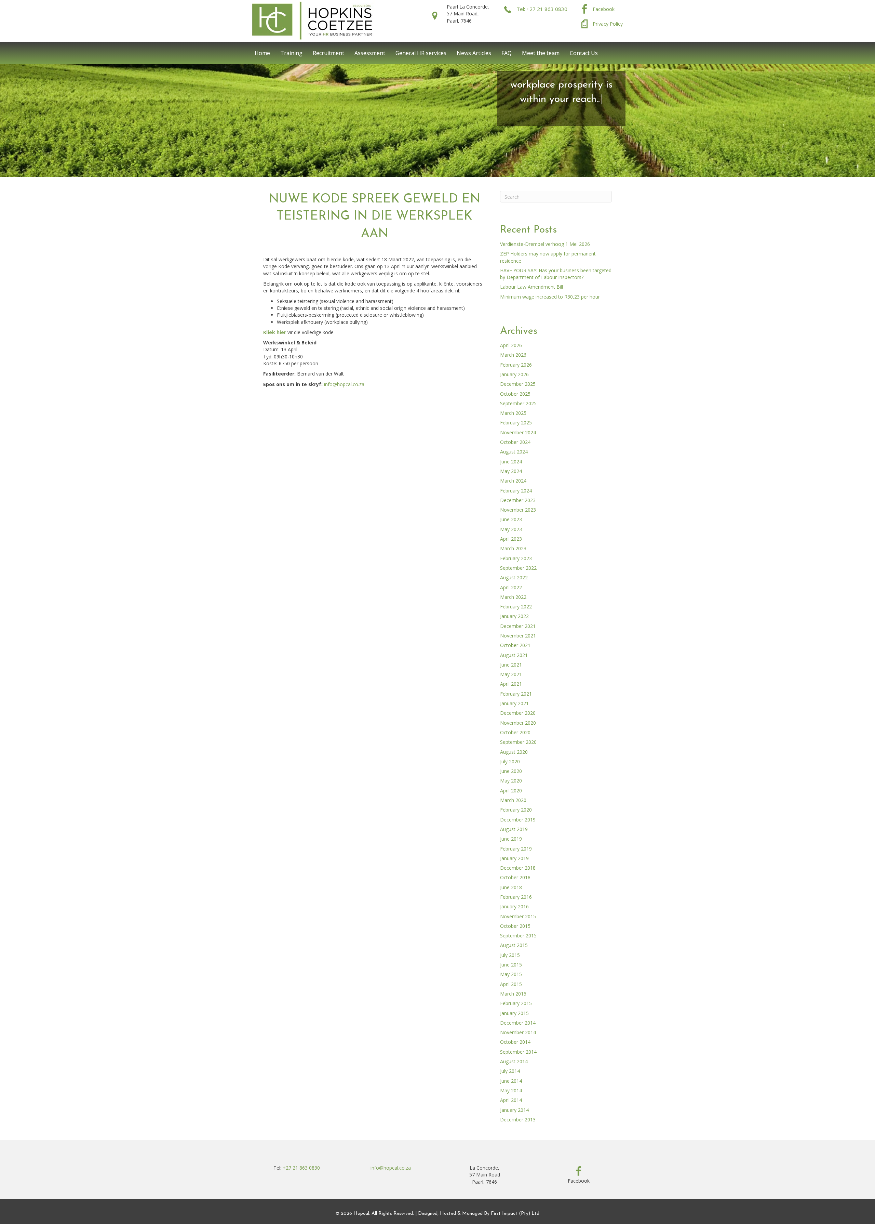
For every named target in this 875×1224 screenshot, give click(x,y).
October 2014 (515, 1042)
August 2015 (514, 945)
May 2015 (511, 974)
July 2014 (510, 1071)
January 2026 (514, 374)
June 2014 (511, 1081)
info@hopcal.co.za (344, 384)
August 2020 (514, 752)
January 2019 (514, 858)
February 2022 (516, 606)
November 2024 (518, 432)
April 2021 (511, 684)
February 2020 (516, 809)
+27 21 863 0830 (301, 1167)
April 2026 (511, 345)
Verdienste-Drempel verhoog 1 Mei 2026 (545, 244)
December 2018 (518, 868)
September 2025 (518, 403)
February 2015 (516, 1003)
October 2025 (515, 394)
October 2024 (515, 442)
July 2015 (510, 955)
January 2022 (514, 616)
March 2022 (513, 597)
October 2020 (515, 732)
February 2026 (516, 364)
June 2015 (511, 964)
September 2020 (518, 742)
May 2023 (511, 529)
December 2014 (518, 1022)
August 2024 (514, 451)
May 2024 (511, 471)
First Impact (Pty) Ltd (515, 1213)
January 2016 (514, 906)
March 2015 (513, 993)
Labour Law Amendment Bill (531, 287)
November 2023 (518, 509)
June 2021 (511, 664)
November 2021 (518, 635)
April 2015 (511, 984)
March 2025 (513, 413)
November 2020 (518, 723)
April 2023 (511, 539)
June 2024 (511, 461)
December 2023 (518, 500)
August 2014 (514, 1061)
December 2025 (518, 384)
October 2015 (515, 926)
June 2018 (511, 887)
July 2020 (510, 761)
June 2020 (511, 771)
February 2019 (516, 848)
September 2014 (518, 1052)
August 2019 (514, 829)
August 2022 (514, 577)
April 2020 (511, 790)
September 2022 (518, 568)
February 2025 (516, 422)
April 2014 (511, 1100)
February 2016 (516, 897)
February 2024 (516, 490)
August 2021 (514, 655)
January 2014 (514, 1110)
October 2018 (515, 877)
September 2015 (518, 935)
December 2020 (518, 713)
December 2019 (518, 819)
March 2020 (513, 800)
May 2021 (511, 674)
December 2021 (518, 626)
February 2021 (516, 693)
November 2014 (518, 1032)
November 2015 (518, 916)
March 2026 (513, 355)
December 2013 (518, 1119)
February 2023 (516, 558)
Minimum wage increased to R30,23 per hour (550, 296)
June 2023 (511, 519)
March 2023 (513, 548)
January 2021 (514, 703)
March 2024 (513, 480)
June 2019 (511, 838)
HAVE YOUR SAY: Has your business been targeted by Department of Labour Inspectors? (555, 273)
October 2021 (515, 645)
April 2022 (511, 587)
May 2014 (511, 1090)
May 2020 (511, 780)
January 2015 (514, 1013)
